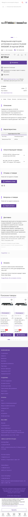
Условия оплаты (5, 383)
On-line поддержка (6, 381)
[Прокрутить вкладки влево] (1, 99)
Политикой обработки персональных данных (13, 505)
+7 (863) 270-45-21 (5, 457)
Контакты (3, 361)
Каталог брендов (6, 368)
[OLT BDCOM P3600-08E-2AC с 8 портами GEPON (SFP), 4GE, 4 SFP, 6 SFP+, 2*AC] (21, 304)
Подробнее (4, 253)
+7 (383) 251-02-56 (5, 467)
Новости (3, 356)
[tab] (9, 99)
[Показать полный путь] (3, 6)
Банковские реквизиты (7, 363)
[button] (14, 23)
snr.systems (4, 413)
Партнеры (4, 366)
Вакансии (3, 358)
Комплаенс (4, 391)
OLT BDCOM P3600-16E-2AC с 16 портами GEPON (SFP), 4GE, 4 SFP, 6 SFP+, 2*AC (5, 321)
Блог (2, 400)
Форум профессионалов (8, 406)
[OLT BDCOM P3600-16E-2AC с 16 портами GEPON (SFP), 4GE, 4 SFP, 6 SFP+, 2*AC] (7, 304)
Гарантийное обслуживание (9, 388)
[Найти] (22, 2)
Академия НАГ (5, 408)
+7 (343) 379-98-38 (5, 444)
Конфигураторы (5, 416)
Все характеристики (6, 93)
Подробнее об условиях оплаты (11, 278)
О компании (4, 353)
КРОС (2, 411)
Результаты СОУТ (6, 371)
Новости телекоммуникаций (9, 403)
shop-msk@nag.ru (6, 428)
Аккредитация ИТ (6, 373)
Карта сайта (4, 393)
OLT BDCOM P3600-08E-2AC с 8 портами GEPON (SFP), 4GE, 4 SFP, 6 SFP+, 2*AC (20, 321)
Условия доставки (6, 386)
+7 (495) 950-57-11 (5, 425)
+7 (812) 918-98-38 (5, 478)
